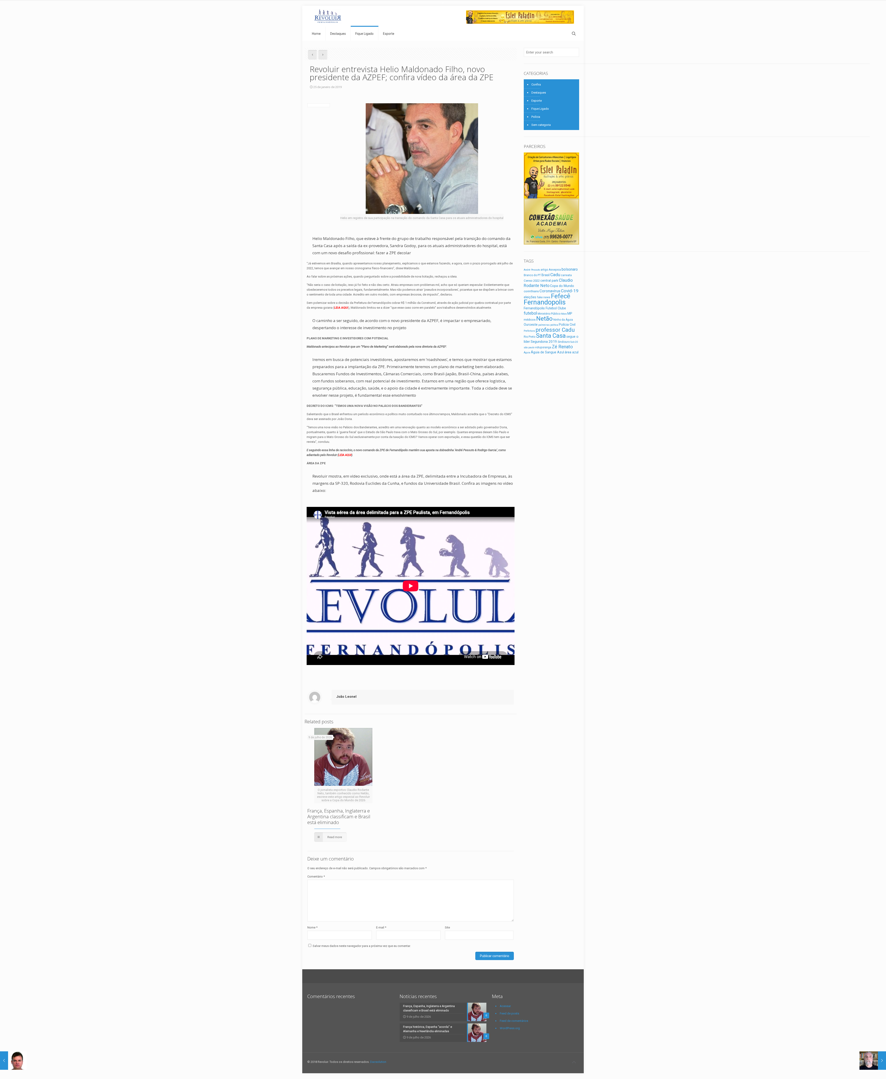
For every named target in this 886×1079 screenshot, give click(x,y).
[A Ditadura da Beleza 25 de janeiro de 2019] (13, 1060)
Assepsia (555, 269)
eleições (530, 297)
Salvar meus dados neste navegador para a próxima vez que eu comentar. (362, 946)
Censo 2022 (532, 280)
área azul (571, 352)
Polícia (535, 116)
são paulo (529, 347)
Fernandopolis (545, 302)
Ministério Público (549, 313)
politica (554, 324)
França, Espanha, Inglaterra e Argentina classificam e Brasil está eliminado (338, 816)
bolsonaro (570, 269)
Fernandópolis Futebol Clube (545, 308)
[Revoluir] (327, 16)
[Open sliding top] (443, 5)
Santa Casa (551, 335)
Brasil (546, 275)
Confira (536, 84)
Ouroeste (531, 324)
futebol (530, 313)
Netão (544, 318)
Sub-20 (574, 341)
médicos (530, 319)
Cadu (555, 274)
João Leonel (346, 697)
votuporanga (543, 347)
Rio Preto (529, 336)
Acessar (505, 1006)
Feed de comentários (514, 1021)
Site (447, 927)
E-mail (381, 927)
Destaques (538, 92)
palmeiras (544, 324)
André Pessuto (532, 269)
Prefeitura (529, 330)
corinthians (531, 291)
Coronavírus (549, 291)
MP (569, 313)
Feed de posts (509, 1013)
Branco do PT (532, 275)
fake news (543, 297)
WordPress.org (510, 1028)
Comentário (316, 876)
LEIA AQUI (344, 455)
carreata (566, 275)
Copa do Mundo (562, 286)
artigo (544, 269)
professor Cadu (555, 329)
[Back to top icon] (574, 1062)
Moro (564, 313)
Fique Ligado (540, 108)
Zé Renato (562, 346)
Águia (527, 352)
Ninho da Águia (563, 319)
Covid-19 (569, 290)
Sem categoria (541, 125)
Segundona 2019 (544, 342)
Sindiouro (564, 341)
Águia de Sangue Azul (547, 352)
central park (549, 280)
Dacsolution (378, 1062)
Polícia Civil (567, 324)
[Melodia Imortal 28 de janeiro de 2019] (872, 1060)
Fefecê (560, 296)
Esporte (536, 100)
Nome (312, 927)
